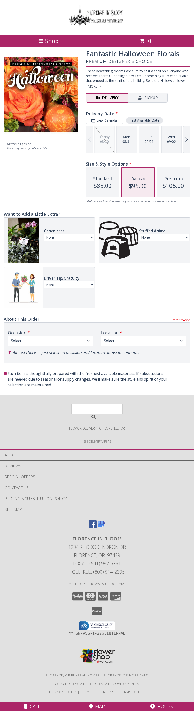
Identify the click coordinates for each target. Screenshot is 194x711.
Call (33, 706)
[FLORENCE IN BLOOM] (97, 28)
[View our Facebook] (93, 526)
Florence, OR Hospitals (126, 675)
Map (99, 706)
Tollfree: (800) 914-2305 (97, 572)
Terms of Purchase (98, 692)
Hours (164, 706)
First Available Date (144, 120)
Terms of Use (132, 692)
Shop (51, 41)
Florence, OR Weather (70, 683)
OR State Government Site (119, 683)
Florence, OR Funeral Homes (73, 675)
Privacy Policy (62, 692)
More (92, 86)
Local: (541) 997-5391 (97, 563)
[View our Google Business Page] (101, 526)
